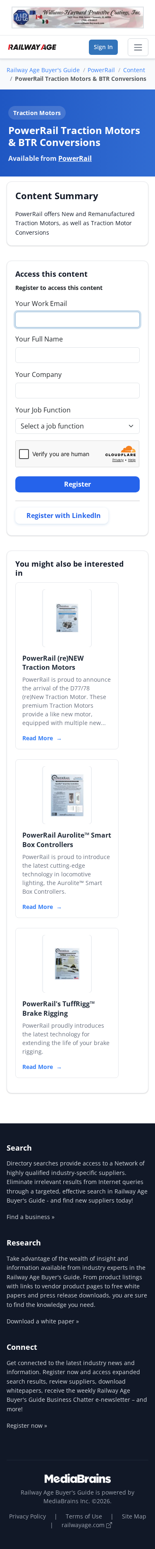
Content (134, 70)
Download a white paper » (43, 1321)
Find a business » (31, 1217)
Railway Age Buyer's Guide (43, 70)
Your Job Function (43, 409)
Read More (37, 738)
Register (77, 484)
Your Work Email (41, 303)
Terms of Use (84, 1516)
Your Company (38, 374)
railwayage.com (84, 1525)
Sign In (103, 47)
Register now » (27, 1425)
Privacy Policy (27, 1516)
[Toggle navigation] (138, 47)
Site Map (134, 1516)
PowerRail (101, 70)
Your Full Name (39, 339)
